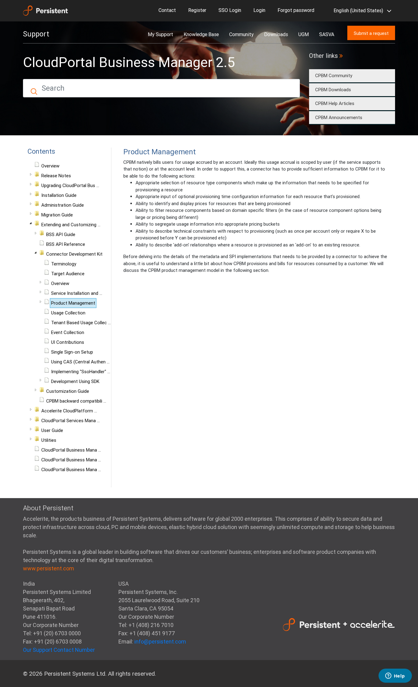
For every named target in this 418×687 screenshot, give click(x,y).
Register (197, 10)
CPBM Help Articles (334, 103)
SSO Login (229, 10)
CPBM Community (333, 75)
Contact (167, 10)
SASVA (326, 34)
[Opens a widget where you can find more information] (395, 676)
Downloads (276, 34)
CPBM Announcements (338, 117)
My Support (160, 34)
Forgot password (296, 10)
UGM (303, 34)
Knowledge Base (201, 34)
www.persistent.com (48, 568)
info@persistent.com (160, 641)
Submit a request (371, 33)
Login (259, 10)
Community (241, 34)
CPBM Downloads (333, 89)
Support (36, 34)
